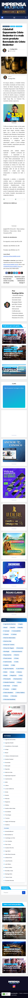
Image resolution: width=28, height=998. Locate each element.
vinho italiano (21, 692)
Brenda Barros (9, 834)
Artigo (6, 749)
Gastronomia (19, 26)
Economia (13, 26)
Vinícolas (14, 696)
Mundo (7, 795)
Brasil (15, 349)
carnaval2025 (16, 631)
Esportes (7, 769)
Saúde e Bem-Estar (10, 808)
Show (19, 682)
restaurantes (18, 679)
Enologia (6, 651)
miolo (5, 672)
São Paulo (7, 685)
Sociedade (8, 811)
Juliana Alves (8, 857)
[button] (25, 17)
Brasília (21, 627)
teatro (15, 685)
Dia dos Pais (7, 641)
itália (13, 665)
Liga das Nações (9, 668)
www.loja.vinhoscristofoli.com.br (11, 256)
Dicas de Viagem (9, 648)
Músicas (7, 798)
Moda (12, 672)
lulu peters (20, 668)
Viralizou (7, 824)
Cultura (14, 634)
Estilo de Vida (8, 772)
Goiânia (6, 665)
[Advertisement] (14, 215)
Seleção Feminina (9, 682)
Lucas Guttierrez (9, 788)
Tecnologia (8, 815)
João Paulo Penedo (10, 854)
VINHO (14, 689)
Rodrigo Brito (6, 26)
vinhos (6, 696)
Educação (7, 765)
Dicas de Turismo (9, 644)
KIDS (6, 782)
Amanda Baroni (9, 831)
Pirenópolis (7, 679)
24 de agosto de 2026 (11, 919)
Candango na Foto (10, 838)
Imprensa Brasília (13, 993)
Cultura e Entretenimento (11, 756)
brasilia (13, 627)
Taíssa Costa (8, 877)
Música (20, 672)
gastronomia (7, 661)
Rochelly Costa (9, 870)
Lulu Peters (8, 864)
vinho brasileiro (8, 692)
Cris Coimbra (8, 841)
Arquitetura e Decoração (11, 746)
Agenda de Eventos (8, 349)
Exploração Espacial (10, 775)
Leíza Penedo (8, 860)
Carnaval (6, 631)
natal (5, 675)
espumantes (7, 655)
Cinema (6, 634)
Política (7, 805)
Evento (17, 655)
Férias (17, 658)
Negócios (20, 351)
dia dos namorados (9, 637)
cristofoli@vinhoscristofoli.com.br (12, 266)
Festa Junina (7, 658)
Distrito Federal (7, 351)
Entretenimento (17, 651)
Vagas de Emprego (10, 821)
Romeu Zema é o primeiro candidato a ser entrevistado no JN (14, 917)
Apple (21, 624)
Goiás (16, 661)
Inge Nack (7, 851)
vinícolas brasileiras (9, 699)
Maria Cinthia (8, 867)
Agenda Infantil (9, 742)
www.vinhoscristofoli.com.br (10, 264)
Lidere (7, 785)
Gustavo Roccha (9, 847)
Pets (21, 675)
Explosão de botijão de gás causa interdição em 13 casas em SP (14, 934)
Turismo (6, 689)
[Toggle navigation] (14, 18)
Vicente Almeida (9, 880)
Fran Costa (8, 844)
